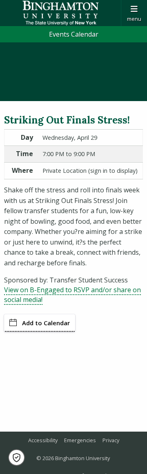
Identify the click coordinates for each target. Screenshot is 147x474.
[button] (16, 457)
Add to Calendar (46, 323)
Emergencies (80, 440)
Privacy (110, 440)
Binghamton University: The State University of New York (60, 13)
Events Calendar (73, 34)
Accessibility (43, 440)
